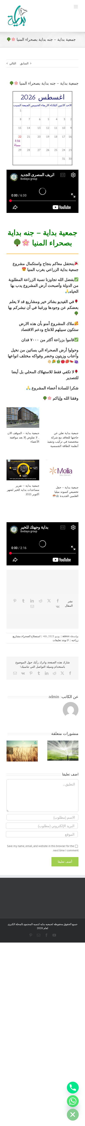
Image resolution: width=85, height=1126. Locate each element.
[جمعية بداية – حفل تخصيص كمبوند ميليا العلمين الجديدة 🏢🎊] (62, 471)
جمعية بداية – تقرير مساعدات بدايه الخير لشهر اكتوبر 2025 (23, 490)
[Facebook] (58, 601)
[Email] (32, 606)
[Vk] (58, 606)
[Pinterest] (15, 601)
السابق (24, 63)
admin (66, 636)
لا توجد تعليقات (61, 640)
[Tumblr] (23, 601)
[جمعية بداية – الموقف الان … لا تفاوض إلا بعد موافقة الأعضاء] (23, 417)
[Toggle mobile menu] (76, 6)
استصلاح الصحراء (31, 636)
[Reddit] (40, 601)
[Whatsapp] (73, 1101)
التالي (12, 63)
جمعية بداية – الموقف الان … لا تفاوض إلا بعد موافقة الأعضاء (23, 437)
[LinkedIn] (32, 601)
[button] (75, 751)
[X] (49, 601)
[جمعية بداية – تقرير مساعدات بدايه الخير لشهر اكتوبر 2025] (23, 470)
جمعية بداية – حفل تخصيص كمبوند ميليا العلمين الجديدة (66, 492)
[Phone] (73, 1087)
